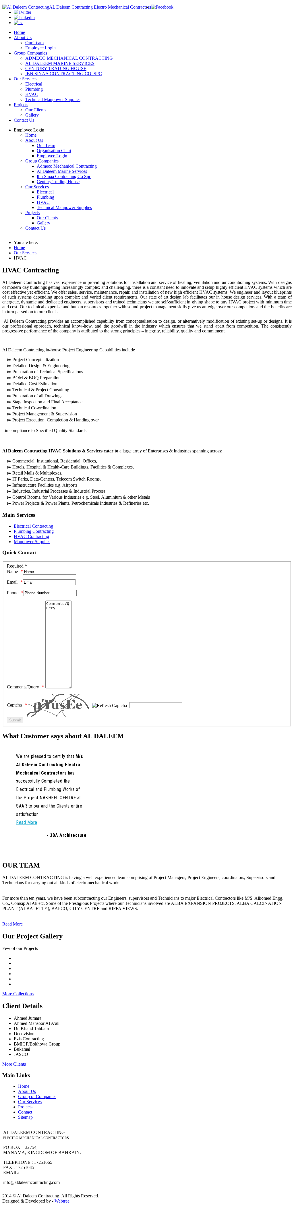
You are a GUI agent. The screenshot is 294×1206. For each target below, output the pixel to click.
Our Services (30, 1101)
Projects (25, 1106)
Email (12, 582)
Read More (12, 924)
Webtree (62, 1201)
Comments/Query (23, 686)
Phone (12, 592)
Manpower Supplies (32, 541)
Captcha (14, 704)
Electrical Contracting (33, 526)
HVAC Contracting (31, 536)
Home (23, 1086)
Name (12, 571)
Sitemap (25, 1117)
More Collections (18, 993)
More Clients (14, 1064)
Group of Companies (37, 1096)
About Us (27, 1091)
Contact (25, 1112)
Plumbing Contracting (34, 531)
